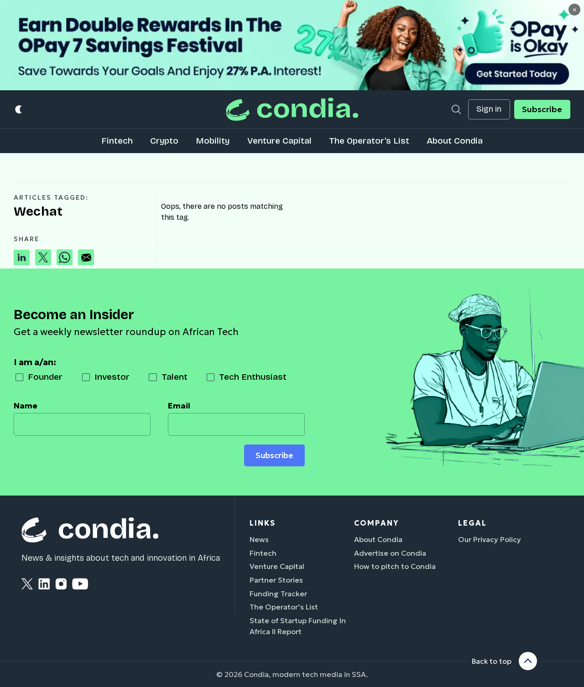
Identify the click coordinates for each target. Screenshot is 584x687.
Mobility (212, 140)
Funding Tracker (278, 593)
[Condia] (292, 109)
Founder (45, 377)
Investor (112, 377)
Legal (472, 522)
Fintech (117, 140)
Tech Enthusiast (253, 377)
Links (263, 522)
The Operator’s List (369, 140)
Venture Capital (279, 140)
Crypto (164, 140)
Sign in (488, 109)
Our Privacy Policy (489, 539)
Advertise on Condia (390, 553)
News (259, 539)
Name (25, 406)
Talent (175, 377)
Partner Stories (276, 579)
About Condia (455, 140)
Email (179, 406)
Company (376, 522)
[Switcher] (19, 109)
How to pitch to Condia (395, 566)
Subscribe (542, 109)
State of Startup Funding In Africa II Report (298, 626)
